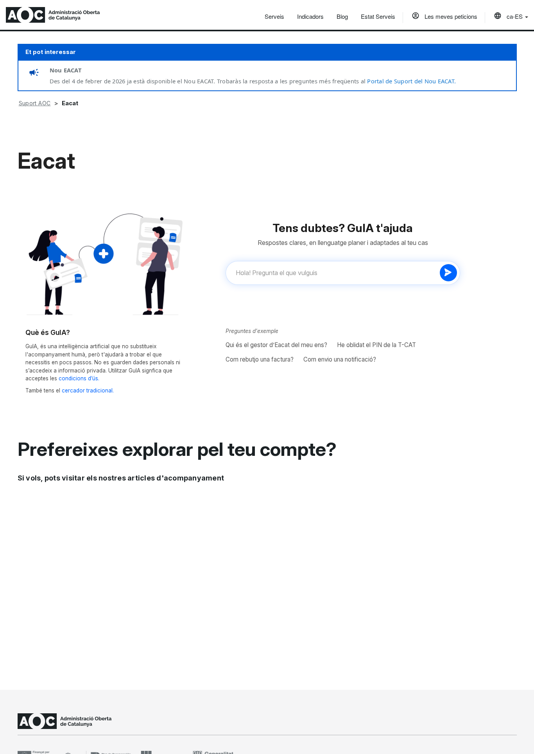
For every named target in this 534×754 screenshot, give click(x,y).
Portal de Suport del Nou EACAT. (411, 81)
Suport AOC (35, 103)
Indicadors (310, 16)
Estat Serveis (378, 16)
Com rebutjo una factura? (260, 359)
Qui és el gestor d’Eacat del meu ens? (276, 345)
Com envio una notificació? (339, 359)
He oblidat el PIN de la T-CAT (376, 345)
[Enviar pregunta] (448, 272)
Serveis (274, 16)
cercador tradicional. (88, 390)
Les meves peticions (450, 16)
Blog (342, 16)
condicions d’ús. (79, 378)
